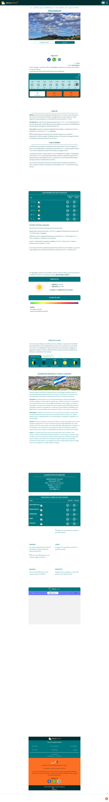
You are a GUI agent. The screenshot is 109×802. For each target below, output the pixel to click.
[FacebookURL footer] (49, 781)
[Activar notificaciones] (106, 798)
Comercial (50, 756)
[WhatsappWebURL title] (54, 59)
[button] (107, 2)
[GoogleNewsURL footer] (59, 781)
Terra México (73, 746)
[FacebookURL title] (49, 59)
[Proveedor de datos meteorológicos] (54, 789)
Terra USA (34, 750)
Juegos (75, 750)
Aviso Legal (46, 768)
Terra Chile (35, 746)
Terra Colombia (54, 746)
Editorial (59, 756)
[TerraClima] (103, 2)
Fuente (74, 65)
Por (77, 63)
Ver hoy (64, 42)
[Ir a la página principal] (9, 2)
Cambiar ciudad (44, 42)
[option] (37, 94)
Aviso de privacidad (55, 768)
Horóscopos (54, 750)
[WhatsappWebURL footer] (54, 781)
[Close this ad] (107, 793)
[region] (54, 49)
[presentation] (77, 84)
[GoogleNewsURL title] (59, 59)
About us (63, 768)
